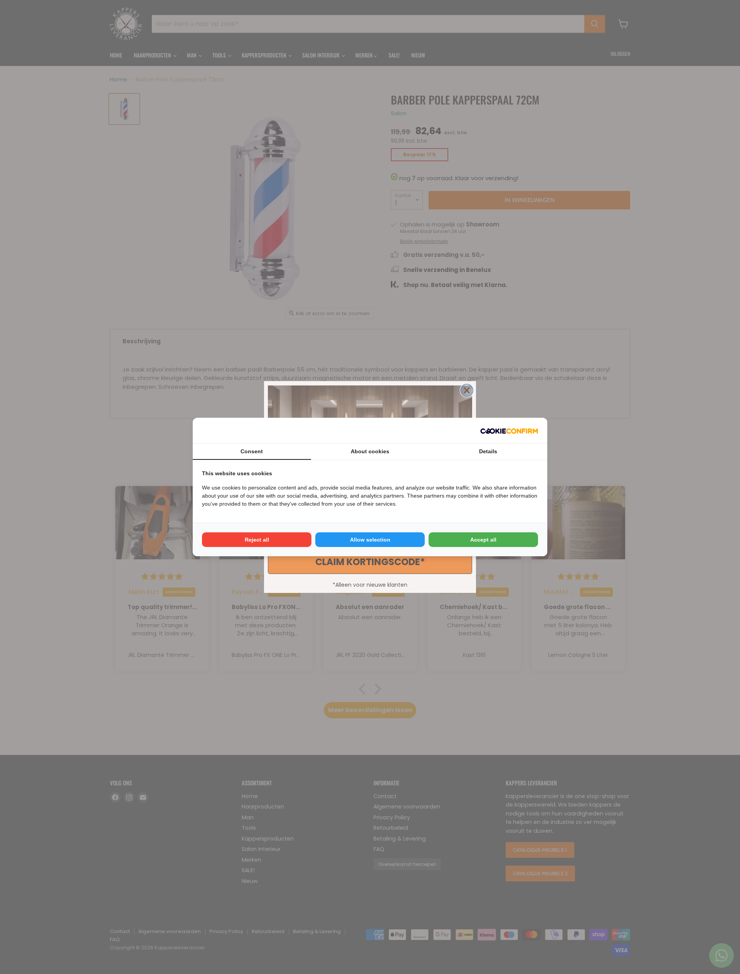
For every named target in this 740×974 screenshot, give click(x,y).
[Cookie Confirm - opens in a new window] (509, 430)
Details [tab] (488, 451)
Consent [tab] (251, 451)
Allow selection (370, 540)
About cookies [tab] (370, 451)
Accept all (483, 540)
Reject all (257, 540)
